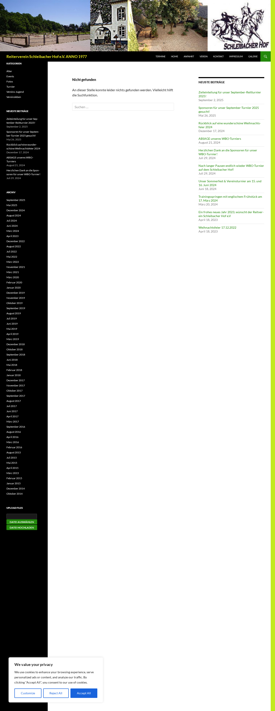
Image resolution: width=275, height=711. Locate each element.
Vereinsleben (13, 97)
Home (174, 56)
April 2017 (12, 416)
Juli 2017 (11, 406)
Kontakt (218, 56)
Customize (28, 693)
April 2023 (12, 236)
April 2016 (12, 437)
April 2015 (12, 467)
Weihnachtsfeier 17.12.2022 (217, 227)
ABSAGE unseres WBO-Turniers (220, 138)
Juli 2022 (11, 251)
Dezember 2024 (15, 210)
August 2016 (13, 431)
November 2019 (15, 297)
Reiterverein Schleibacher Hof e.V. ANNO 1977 (46, 56)
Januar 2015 (13, 483)
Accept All (84, 693)
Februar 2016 (14, 447)
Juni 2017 (12, 411)
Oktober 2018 (14, 349)
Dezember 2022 (15, 241)
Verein (204, 56)
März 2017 (12, 421)
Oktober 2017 (14, 390)
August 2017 (13, 401)
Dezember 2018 (15, 344)
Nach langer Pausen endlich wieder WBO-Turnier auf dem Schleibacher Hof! (231, 167)
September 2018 (15, 354)
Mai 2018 (11, 364)
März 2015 (12, 473)
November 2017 (15, 385)
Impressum (236, 56)
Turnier (10, 86)
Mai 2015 (11, 462)
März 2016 (12, 442)
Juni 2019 (12, 323)
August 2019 (13, 313)
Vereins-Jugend (15, 91)
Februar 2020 (14, 282)
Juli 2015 (11, 457)
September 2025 (15, 200)
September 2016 (15, 426)
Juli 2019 (11, 318)
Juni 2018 (12, 359)
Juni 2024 (12, 225)
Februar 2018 (14, 370)
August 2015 (13, 452)
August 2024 (13, 215)
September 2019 (15, 308)
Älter (9, 71)
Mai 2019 (11, 328)
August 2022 (13, 246)
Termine (160, 56)
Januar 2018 (13, 375)
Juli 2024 (11, 220)
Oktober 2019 (14, 303)
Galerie (253, 56)
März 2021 (12, 272)
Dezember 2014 (15, 488)
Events (10, 76)
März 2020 (12, 277)
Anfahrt (189, 56)
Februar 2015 (14, 478)
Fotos (9, 81)
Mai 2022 (11, 256)
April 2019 (12, 334)
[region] (56, 679)
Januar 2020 (13, 287)
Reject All (55, 693)
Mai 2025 (11, 205)
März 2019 (12, 339)
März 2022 (12, 261)
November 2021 (15, 267)
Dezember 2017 (15, 380)
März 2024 (12, 230)
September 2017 (15, 395)
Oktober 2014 (14, 493)
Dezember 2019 (15, 292)
